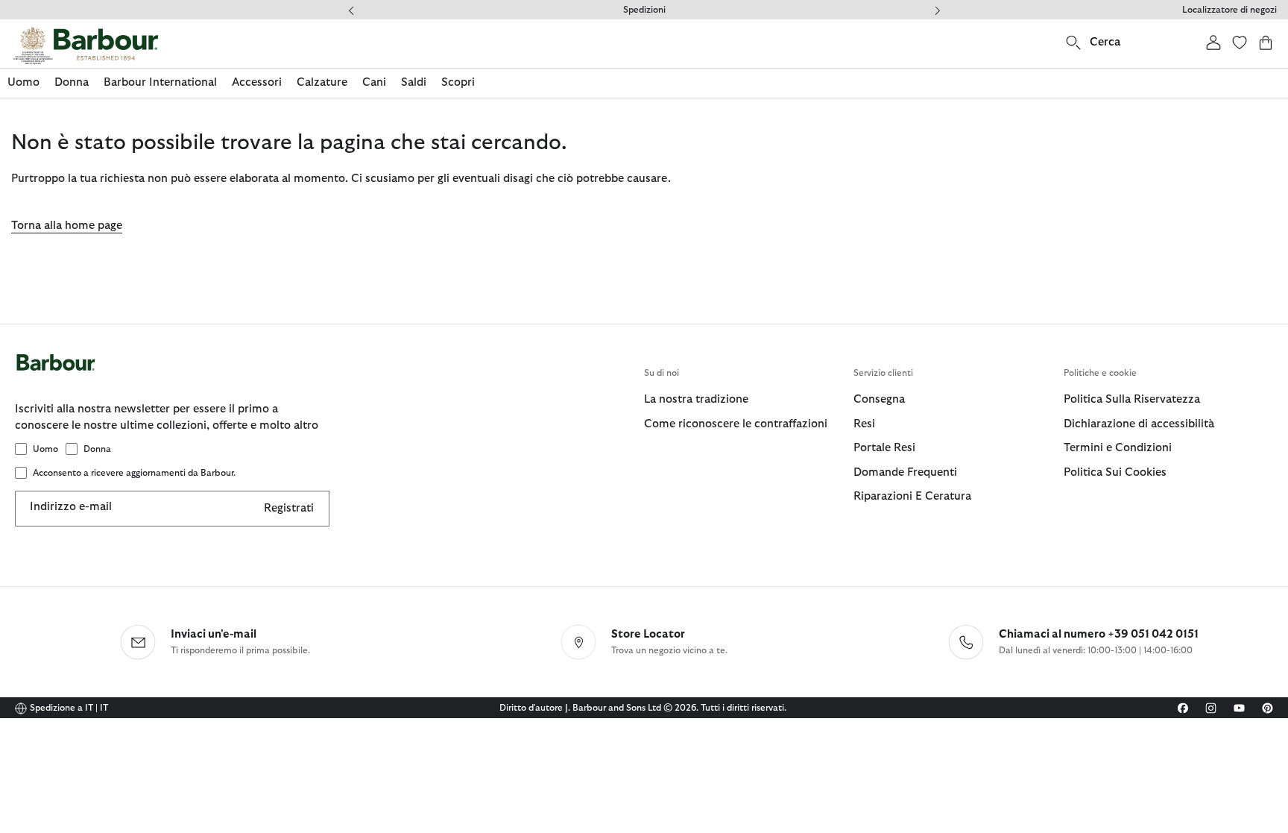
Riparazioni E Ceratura (912, 496)
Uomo (45, 448)
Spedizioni (644, 9)
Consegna (879, 399)
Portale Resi (884, 447)
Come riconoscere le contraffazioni (735, 424)
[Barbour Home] (85, 45)
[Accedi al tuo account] (1213, 42)
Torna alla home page (66, 225)
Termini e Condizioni (1118, 447)
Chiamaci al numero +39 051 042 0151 (1099, 634)
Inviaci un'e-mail (213, 634)
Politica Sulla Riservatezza (1132, 399)
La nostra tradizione (696, 399)
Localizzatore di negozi (1229, 9)
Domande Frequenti (905, 472)
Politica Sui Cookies (1115, 472)
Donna (97, 448)
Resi (864, 424)
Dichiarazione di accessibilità (1139, 424)
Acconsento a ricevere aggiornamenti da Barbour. (134, 472)
